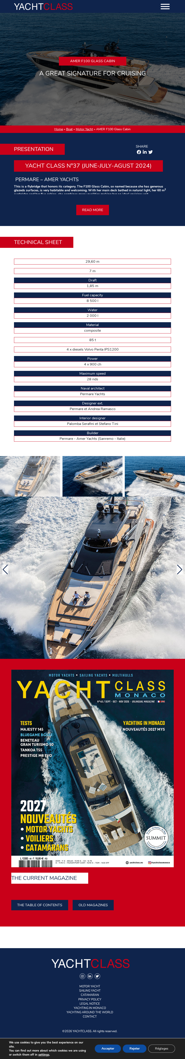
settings (43, 1055)
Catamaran (90, 995)
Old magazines (93, 905)
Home (58, 129)
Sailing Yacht (90, 991)
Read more (92, 210)
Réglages (161, 1048)
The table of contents (39, 905)
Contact (90, 1017)
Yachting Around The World (90, 1012)
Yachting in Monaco (90, 1008)
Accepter (108, 1048)
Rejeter (135, 1048)
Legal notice (90, 1004)
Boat (69, 129)
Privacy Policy (89, 999)
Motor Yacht (84, 129)
